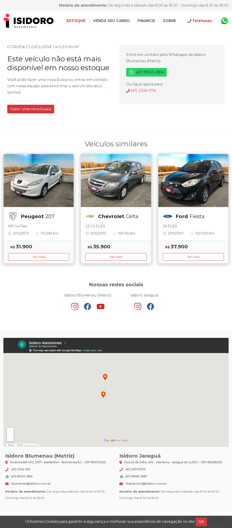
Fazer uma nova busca (30, 109)
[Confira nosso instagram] (75, 306)
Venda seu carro (111, 21)
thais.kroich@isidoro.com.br (146, 483)
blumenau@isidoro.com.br (31, 483)
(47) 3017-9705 (135, 469)
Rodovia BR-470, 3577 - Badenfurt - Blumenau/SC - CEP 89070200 (58, 462)
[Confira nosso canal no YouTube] (100, 306)
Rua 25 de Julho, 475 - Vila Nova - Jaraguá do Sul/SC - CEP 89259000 (173, 462)
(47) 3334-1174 (143, 90)
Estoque (76, 21)
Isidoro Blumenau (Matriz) (28, 21)
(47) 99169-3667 (136, 476)
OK (201, 522)
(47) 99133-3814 (149, 72)
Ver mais (38, 257)
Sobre (169, 21)
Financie (146, 21)
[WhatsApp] (224, 20)
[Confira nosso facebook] (88, 306)
